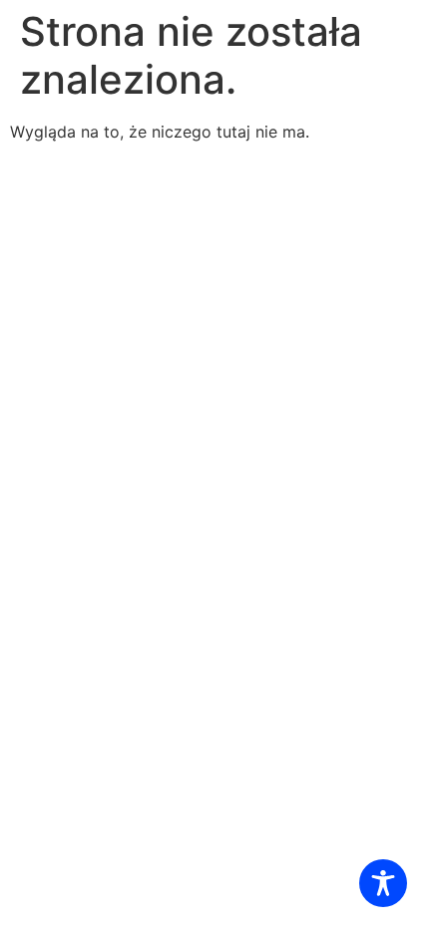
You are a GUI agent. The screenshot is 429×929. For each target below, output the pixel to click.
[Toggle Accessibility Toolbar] (383, 883)
